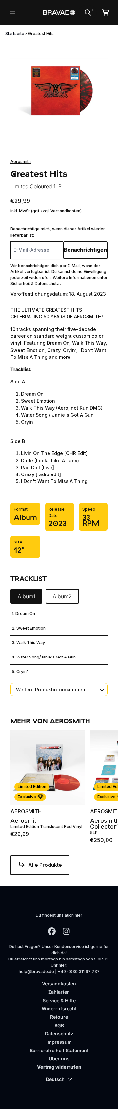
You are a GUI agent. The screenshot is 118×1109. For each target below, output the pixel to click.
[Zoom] (59, 90)
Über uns (59, 1058)
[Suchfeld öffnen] (87, 12)
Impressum (59, 1042)
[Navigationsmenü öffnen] (12, 12)
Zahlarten (59, 992)
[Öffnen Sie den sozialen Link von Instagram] (66, 931)
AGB (59, 1025)
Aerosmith (20, 161)
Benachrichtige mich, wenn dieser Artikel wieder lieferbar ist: (57, 232)
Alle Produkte (45, 865)
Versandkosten (65, 210)
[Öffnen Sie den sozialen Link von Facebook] (52, 931)
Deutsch (55, 1079)
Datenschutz (59, 1033)
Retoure (59, 1017)
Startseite (14, 33)
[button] (59, 689)
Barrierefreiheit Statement (59, 1050)
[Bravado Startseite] (58, 12)
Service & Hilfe (59, 1000)
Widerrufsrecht (59, 1008)
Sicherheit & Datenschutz (35, 283)
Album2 (62, 596)
